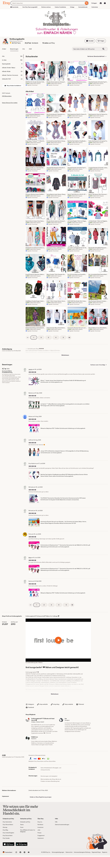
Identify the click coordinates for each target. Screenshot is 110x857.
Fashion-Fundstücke (60, 7)
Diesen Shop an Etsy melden (9, 102)
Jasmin (30, 369)
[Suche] (86, 3)
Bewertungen (14, 49)
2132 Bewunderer (7, 96)
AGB (30, 49)
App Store (8, 844)
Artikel (4, 49)
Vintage (72, 7)
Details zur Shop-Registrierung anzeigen (40, 797)
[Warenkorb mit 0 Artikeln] (105, 3)
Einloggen (94, 3)
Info (23, 49)
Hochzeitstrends (82, 7)
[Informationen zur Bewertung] (11, 43)
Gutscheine (95, 7)
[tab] (12, 56)
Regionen (104, 852)
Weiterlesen (65, 355)
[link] (28, 337)
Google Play (21, 844)
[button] (90, 41)
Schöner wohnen (46, 7)
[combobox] (47, 3)
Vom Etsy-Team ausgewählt (29, 7)
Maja (30, 557)
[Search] (104, 49)
